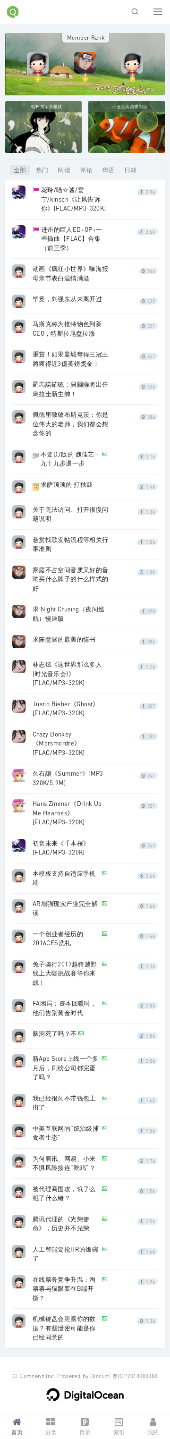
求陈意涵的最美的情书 (64, 639)
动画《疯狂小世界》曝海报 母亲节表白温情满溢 (71, 273)
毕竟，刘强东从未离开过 (67, 299)
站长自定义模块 (46, 106)
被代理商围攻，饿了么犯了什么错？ (64, 1193)
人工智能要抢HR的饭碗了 (65, 1253)
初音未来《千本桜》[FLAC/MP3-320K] (61, 847)
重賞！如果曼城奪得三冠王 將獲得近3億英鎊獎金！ (71, 358)
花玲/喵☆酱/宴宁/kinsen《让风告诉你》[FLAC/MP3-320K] (73, 199)
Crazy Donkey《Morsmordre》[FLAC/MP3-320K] (59, 743)
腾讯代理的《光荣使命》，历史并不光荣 (61, 1223)
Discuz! (100, 1376)
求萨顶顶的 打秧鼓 (67, 484)
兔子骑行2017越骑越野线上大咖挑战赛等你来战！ (65, 973)
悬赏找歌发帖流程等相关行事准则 (71, 544)
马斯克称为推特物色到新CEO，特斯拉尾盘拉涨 (67, 328)
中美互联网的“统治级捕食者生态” (66, 1133)
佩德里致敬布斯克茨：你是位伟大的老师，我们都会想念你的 (71, 424)
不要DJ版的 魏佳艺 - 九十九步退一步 (70, 458)
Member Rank (85, 37)
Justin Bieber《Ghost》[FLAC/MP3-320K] (66, 708)
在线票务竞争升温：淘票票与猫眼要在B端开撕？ (64, 1289)
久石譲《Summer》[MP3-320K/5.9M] (69, 778)
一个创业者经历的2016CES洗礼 (58, 938)
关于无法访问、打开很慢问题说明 (71, 514)
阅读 (64, 170)
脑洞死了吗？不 (55, 1033)
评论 (86, 170)
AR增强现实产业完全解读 (65, 908)
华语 (108, 170)
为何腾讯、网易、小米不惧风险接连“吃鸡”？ (64, 1163)
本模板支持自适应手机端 (64, 878)
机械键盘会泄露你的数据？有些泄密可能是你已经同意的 (64, 1328)
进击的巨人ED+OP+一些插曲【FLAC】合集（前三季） (71, 239)
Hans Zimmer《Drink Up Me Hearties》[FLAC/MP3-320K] (67, 813)
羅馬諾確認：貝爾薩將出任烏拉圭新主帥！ (71, 389)
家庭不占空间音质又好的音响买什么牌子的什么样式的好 (71, 579)
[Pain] (85, 62)
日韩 (130, 170)
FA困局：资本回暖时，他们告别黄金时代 (65, 1007)
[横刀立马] (132, 62)
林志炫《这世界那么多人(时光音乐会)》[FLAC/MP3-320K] (67, 673)
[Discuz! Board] (12, 15)
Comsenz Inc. (37, 1376)
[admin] (38, 62)
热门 (42, 170)
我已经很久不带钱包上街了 (64, 1102)
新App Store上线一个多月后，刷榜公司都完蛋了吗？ (66, 1068)
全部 (20, 170)
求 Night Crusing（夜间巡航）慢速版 (69, 613)
